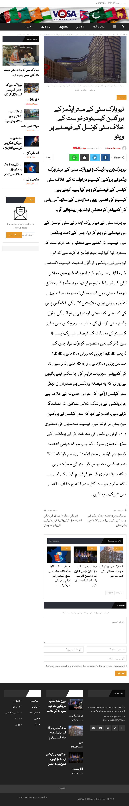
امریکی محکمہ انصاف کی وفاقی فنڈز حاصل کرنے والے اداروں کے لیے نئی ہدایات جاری (63, 521)
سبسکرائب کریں (14, 235)
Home (62, 788)
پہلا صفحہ (98, 27)
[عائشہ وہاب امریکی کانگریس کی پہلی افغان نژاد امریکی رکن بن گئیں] (31, 141)
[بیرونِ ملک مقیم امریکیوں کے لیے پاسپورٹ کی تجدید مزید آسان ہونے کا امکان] (76, 704)
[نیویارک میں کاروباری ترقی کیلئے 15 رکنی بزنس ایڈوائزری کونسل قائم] (21, 55)
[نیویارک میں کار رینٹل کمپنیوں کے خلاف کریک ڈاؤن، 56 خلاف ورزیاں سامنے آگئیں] (31, 88)
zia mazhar (42, 797)
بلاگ (36, 724)
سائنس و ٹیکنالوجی (12, 712)
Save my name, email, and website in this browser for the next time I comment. (84, 666)
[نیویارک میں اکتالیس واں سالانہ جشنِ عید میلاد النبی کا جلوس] (31, 114)
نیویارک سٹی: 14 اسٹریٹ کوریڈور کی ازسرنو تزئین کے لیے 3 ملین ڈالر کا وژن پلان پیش (107, 521)
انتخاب (118, 548)
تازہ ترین (80, 27)
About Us (100, 3)
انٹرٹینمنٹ (33, 712)
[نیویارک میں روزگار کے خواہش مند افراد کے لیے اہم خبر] (111, 554)
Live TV (45, 27)
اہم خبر (121, 97)
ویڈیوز (17, 724)
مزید (29, 27)
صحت (17, 718)
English (63, 27)
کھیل (36, 718)
